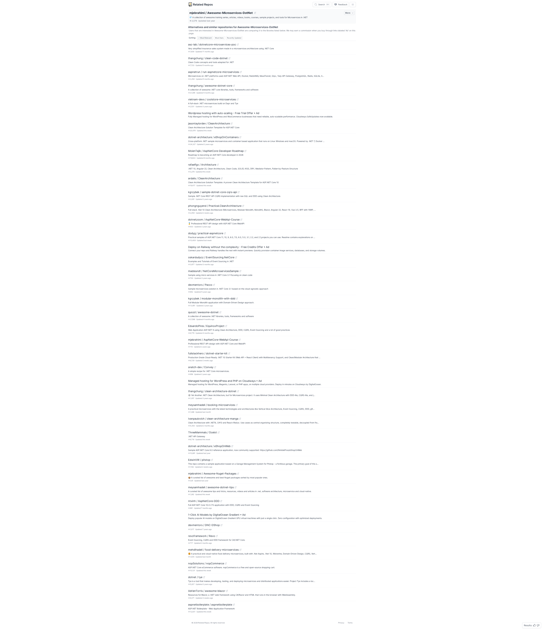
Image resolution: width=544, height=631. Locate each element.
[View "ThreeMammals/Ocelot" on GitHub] (218, 432)
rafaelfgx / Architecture (202, 164)
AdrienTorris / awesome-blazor (206, 590)
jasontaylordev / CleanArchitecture (209, 123)
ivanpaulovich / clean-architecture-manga (213, 418)
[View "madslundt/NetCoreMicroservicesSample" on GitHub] (240, 271)
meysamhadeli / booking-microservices (211, 404)
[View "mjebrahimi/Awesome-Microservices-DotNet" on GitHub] (255, 13)
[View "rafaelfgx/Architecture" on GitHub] (218, 165)
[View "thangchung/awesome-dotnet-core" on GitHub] (234, 86)
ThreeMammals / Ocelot (202, 432)
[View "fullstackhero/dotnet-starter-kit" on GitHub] (229, 353)
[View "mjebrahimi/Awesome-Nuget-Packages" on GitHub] (238, 474)
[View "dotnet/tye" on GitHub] (204, 577)
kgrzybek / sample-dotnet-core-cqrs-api (212, 192)
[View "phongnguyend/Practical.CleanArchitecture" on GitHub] (243, 206)
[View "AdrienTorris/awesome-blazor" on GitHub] (227, 591)
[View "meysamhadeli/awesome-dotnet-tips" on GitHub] (235, 487)
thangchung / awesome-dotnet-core (210, 85)
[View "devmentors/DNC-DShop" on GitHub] (221, 525)
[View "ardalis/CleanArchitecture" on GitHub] (221, 178)
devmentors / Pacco (200, 284)
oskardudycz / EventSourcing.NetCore (211, 257)
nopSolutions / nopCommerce (206, 563)
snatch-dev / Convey (200, 367)
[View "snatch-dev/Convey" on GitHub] (215, 367)
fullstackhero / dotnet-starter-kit (207, 353)
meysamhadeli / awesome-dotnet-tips (211, 487)
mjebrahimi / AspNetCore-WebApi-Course (213, 339)
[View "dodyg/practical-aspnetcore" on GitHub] (225, 233)
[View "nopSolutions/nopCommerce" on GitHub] (226, 563)
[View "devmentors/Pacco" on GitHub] (214, 285)
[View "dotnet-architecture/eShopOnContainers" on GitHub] (240, 137)
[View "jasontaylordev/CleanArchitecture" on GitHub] (231, 123)
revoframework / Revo (201, 535)
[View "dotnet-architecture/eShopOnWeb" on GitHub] (232, 446)
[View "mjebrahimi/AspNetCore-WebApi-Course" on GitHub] (239, 340)
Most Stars (219, 38)
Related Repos (203, 4)
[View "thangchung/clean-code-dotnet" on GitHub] (229, 58)
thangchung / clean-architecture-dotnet (212, 391)
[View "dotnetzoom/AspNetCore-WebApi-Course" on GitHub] (241, 219)
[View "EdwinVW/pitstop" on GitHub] (212, 460)
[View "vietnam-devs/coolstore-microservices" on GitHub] (237, 99)
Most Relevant (205, 38)
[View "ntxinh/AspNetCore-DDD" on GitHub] (221, 501)
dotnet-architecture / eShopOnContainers (213, 137)
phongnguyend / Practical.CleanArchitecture (214, 205)
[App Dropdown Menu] (353, 4)
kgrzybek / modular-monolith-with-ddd (211, 298)
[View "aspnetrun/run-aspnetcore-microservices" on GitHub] (241, 72)
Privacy (341, 623)
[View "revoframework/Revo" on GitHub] (217, 536)
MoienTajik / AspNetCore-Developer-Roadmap (216, 150)
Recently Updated (234, 38)
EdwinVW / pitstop (199, 459)
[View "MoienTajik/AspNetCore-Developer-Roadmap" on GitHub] (245, 151)
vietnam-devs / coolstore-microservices (212, 99)
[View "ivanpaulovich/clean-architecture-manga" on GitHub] (240, 419)
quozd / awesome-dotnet (203, 312)
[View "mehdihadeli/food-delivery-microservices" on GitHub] (240, 550)
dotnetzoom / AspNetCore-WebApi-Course (214, 219)
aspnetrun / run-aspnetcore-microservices (213, 71)
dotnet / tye (195, 577)
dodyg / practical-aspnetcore (205, 233)
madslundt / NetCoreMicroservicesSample (213, 271)
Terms (350, 623)
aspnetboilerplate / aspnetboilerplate (210, 604)
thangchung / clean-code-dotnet (208, 58)
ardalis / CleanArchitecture (204, 178)
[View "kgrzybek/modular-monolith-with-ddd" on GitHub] (237, 298)
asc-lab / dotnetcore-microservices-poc (212, 44)
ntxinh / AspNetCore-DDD (203, 501)
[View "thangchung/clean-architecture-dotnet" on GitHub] (238, 391)
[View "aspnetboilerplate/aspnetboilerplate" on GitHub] (234, 605)
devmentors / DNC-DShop (204, 525)
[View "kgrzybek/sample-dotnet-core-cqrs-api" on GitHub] (238, 192)
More (347, 13)
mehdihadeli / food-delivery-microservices (213, 549)
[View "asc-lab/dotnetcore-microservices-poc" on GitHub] (238, 44)
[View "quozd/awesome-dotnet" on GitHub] (220, 312)
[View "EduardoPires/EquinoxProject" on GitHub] (226, 326)
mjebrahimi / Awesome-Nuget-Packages (212, 473)
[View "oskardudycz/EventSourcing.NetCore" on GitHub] (236, 257)
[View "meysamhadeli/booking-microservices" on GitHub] (237, 405)
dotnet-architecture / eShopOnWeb (209, 446)
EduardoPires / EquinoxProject (206, 325)
